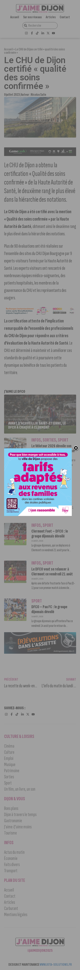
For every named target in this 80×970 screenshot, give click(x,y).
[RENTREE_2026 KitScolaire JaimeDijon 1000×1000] (38, 515)
